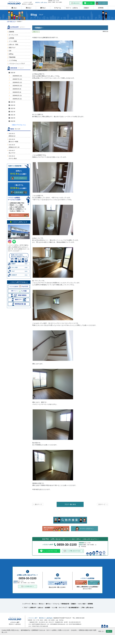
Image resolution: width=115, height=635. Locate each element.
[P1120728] (52, 465)
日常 (10, 51)
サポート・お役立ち (72, 8)
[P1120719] (52, 96)
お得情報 (11, 38)
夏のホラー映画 (13, 141)
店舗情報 (11, 31)
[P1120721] (52, 177)
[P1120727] (52, 424)
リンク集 (54, 607)
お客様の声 (32, 607)
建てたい (43, 8)
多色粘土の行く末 (14, 147)
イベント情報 (13, 41)
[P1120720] (52, 136)
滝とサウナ (12, 153)
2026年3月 (16, 92)
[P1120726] (52, 384)
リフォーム (57, 8)
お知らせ (40, 607)
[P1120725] (52, 345)
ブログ (25, 607)
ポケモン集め (13, 158)
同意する (109, 631)
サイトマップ (63, 607)
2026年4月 (16, 89)
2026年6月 (16, 82)
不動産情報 (12, 57)
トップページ (26, 603)
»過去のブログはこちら (19, 125)
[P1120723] (52, 305)
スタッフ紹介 (82, 603)
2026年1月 (16, 99)
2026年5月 (16, 85)
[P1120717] (52, 55)
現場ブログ (12, 47)
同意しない (101, 631)
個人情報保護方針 (74, 607)
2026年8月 (16, 76)
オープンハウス (13, 35)
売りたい (28, 8)
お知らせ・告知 (13, 44)
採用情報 (100, 8)
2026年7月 (16, 79)
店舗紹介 (86, 8)
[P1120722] (52, 262)
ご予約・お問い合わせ (87, 607)
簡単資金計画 (65, 603)
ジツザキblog (13, 60)
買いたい (14, 8)
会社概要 (47, 607)
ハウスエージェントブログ (17, 63)
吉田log (11, 54)
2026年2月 (16, 95)
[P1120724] (52, 220)
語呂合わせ (12, 136)
